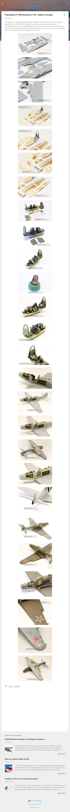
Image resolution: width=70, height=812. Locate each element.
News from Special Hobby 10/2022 (17, 759)
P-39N (10, 686)
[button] (64, 15)
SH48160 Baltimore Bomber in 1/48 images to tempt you (24, 739)
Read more (61, 754)
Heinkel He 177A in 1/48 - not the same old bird (21, 779)
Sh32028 (17, 686)
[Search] (68, 4)
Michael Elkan (39, 804)
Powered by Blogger (36, 801)
